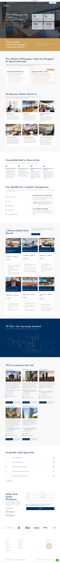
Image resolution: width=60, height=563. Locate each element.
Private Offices (30, 5)
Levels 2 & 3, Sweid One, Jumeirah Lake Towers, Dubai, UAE (14, 391)
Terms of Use (34, 504)
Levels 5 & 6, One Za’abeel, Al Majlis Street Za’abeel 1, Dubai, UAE (47, 392)
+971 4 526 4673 (10, 393)
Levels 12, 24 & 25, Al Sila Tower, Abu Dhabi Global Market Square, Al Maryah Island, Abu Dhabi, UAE (14, 429)
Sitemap (53, 559)
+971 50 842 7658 (44, 396)
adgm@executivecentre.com (12, 435)
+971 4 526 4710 (10, 395)
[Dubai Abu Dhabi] (33, 497)
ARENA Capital (22, 559)
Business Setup (45, 5)
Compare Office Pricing (12, 2)
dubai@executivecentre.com (12, 396)
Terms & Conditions (46, 559)
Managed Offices (38, 5)
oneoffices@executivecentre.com (46, 397)
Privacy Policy (39, 559)
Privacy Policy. (48, 504)
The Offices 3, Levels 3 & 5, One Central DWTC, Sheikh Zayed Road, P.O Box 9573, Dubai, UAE (31, 391)
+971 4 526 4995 (43, 394)
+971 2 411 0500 (10, 431)
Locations (24, 5)
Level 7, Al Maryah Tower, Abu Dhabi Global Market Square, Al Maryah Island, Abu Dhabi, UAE (30, 429)
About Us (5, 2)
